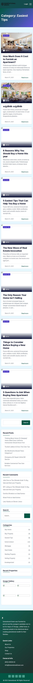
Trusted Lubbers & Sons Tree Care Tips (17, 447)
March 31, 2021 (9, 77)
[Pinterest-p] (20, 676)
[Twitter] (16, 676)
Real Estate (8, 550)
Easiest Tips (6, 85)
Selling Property (10, 558)
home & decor (9, 542)
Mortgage (8, 546)
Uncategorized (9, 562)
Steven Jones (17, 501)
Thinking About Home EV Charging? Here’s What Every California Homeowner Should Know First (16, 440)
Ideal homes (21, 493)
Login (26, 4)
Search (25, 422)
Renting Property (10, 554)
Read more (25, 77)
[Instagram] (13, 676)
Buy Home (6, 35)
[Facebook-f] (9, 676)
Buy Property (9, 534)
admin (7, 50)
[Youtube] (23, 676)
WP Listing (6, 487)
